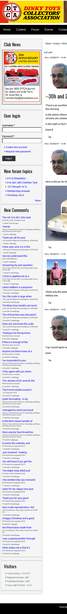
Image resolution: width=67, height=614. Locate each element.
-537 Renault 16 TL (17, 186)
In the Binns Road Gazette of (17, 421)
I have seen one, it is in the (16, 246)
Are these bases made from (16, 527)
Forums (56, 43)
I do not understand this (14, 256)
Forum (35, 29)
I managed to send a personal (17, 410)
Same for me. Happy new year (18, 489)
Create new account (16, 147)
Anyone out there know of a (17, 351)
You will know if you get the (17, 461)
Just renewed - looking (14, 452)
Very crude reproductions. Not (18, 507)
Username (8, 125)
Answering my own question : (18, 265)
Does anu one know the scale (18, 323)
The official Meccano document (19, 314)
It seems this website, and (16, 443)
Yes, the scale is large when (17, 296)
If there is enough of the (15, 342)
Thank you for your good (15, 498)
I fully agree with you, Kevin (16, 371)
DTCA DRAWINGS (16, 178)
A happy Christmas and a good (18, 518)
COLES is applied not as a (15, 276)
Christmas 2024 (15, 195)
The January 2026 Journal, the (18, 380)
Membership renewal (18, 191)
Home (7, 29)
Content (21, 29)
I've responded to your (14, 360)
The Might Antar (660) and (16, 470)
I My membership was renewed (18, 479)
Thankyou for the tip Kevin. (16, 333)
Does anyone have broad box (17, 432)
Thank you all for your (13, 237)
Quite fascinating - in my (15, 399)
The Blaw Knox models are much (19, 305)
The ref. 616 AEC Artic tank (16, 217)
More (38, 200)
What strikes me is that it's (16, 547)
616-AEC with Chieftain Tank (22, 182)
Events (49, 29)
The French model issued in (17, 389)
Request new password (18, 151)
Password (8, 136)
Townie (6, 226)
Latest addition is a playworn (17, 287)
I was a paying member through (18, 538)
